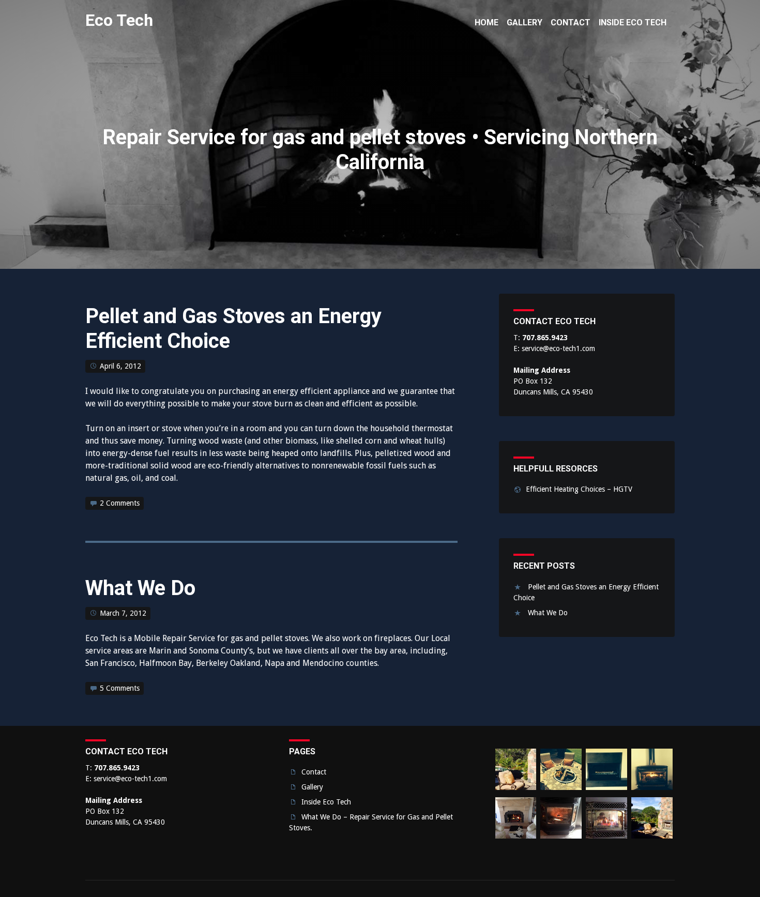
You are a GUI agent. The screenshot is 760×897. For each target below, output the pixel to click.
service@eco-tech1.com (558, 348)
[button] (516, 771)
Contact (313, 772)
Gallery (312, 787)
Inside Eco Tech (326, 802)
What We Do (140, 588)
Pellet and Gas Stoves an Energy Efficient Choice (233, 328)
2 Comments (120, 503)
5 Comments (120, 688)
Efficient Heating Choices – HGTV (579, 489)
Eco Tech (119, 20)
